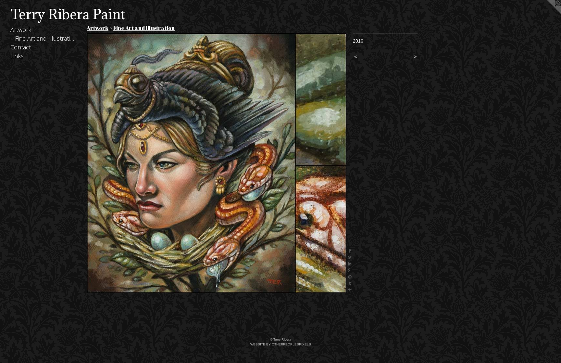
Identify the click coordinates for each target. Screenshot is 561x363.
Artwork (20, 29)
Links (17, 56)
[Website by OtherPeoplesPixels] (548, 13)
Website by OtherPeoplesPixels (280, 344)
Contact (20, 47)
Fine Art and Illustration (45, 38)
